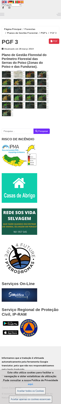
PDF (54, 41)
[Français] (7, 1)
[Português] (18, 1)
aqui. (30, 384)
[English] (3, 1)
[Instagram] (9, 7)
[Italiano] (14, 1)
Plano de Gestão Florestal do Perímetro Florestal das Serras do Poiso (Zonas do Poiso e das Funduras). (24, 60)
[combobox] (18, 131)
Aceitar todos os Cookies (30, 391)
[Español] (22, 1)
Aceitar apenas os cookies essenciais (31, 399)
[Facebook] (3, 7)
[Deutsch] (11, 1)
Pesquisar (43, 131)
